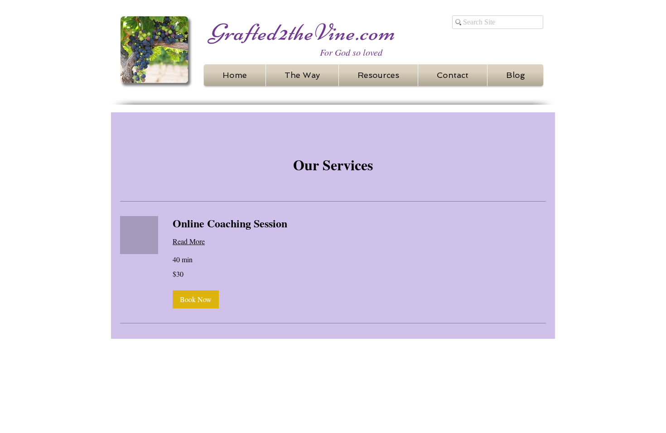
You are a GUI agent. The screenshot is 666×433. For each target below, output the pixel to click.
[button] (196, 299)
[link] (359, 223)
